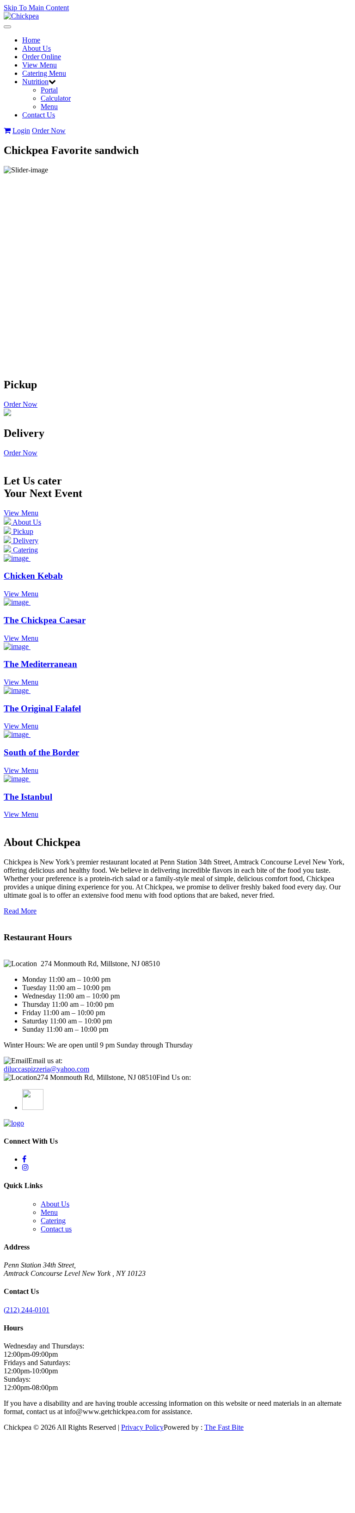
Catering (53, 1221)
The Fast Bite (224, 1427)
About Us (36, 48)
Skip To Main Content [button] (36, 8)
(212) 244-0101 (26, 1310)
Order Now (49, 131)
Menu (49, 106)
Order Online (41, 57)
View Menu (39, 65)
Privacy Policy (142, 1427)
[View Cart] (7, 131)
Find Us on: (173, 1077)
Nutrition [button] (35, 82)
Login (21, 131)
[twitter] (24, 1159)
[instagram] (25, 1167)
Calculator (56, 98)
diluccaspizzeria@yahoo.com (46, 1069)
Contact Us (38, 115)
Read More (20, 911)
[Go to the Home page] (21, 16)
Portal (49, 90)
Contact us (56, 1229)
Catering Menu (44, 73)
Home (31, 40)
